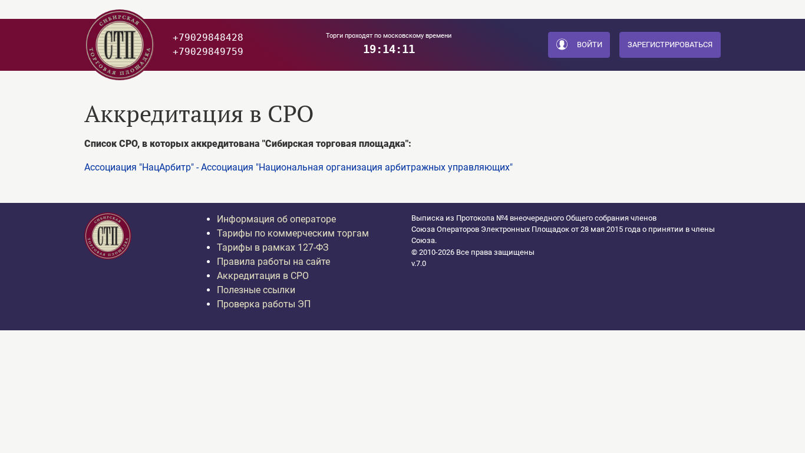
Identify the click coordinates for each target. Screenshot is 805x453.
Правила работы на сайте (273, 261)
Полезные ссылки (256, 290)
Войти (589, 44)
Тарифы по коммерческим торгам (293, 233)
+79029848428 (208, 37)
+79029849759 (208, 51)
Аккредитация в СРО (263, 275)
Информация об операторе (276, 219)
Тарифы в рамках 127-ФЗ (273, 247)
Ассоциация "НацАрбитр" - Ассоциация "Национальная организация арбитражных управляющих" (298, 167)
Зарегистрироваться (670, 44)
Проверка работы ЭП (264, 304)
